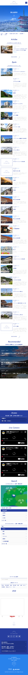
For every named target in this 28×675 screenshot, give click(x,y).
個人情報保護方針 (14, 657)
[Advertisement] (14, 394)
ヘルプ (14, 661)
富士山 (3, 585)
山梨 (21, 585)
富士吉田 (14, 585)
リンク (14, 665)
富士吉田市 (7, 585)
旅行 (18, 585)
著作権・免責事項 (14, 660)
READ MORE (14, 56)
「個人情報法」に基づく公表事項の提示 (14, 658)
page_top (14, 623)
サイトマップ (14, 664)
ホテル (24, 585)
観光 (11, 585)
